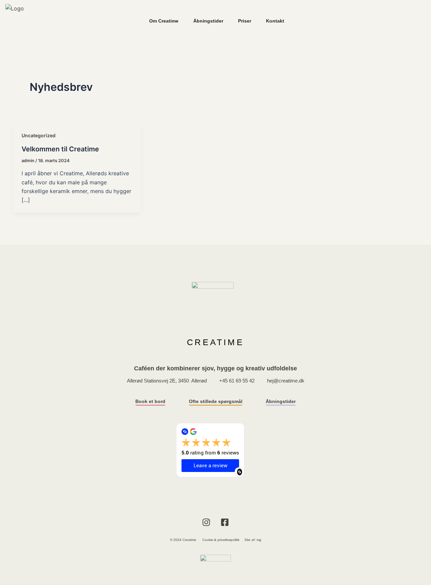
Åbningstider (208, 21)
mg (259, 540)
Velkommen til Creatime (60, 149)
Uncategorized (39, 135)
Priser (244, 21)
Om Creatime (163, 21)
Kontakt (275, 21)
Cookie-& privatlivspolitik (220, 540)
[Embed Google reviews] (239, 472)
